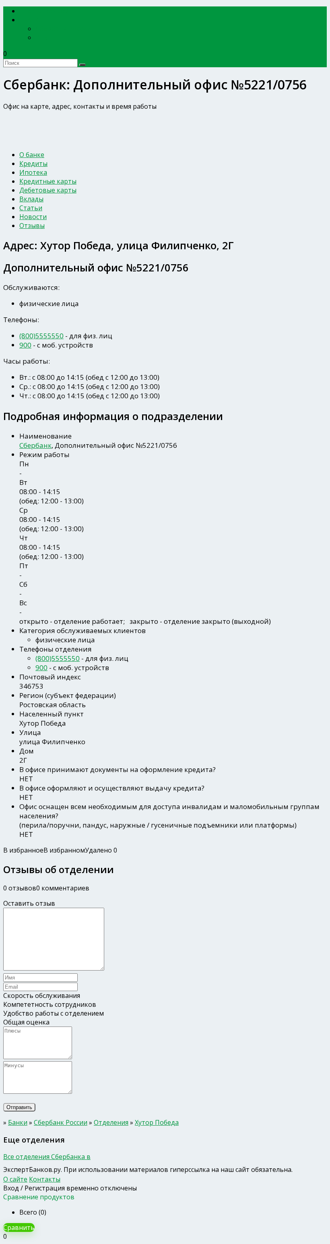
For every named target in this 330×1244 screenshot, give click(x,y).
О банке (31, 154)
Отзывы (32, 225)
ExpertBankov (46, 11)
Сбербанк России (63, 28)
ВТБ (41, 37)
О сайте (15, 1179)
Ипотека (33, 172)
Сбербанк (35, 445)
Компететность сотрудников (49, 1004)
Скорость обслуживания (41, 995)
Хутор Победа (157, 1122)
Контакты (44, 1179)
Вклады (31, 199)
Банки (33, 20)
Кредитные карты (47, 181)
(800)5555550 (41, 335)
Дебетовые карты (47, 190)
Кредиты (33, 163)
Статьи (30, 207)
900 (25, 345)
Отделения (111, 1122)
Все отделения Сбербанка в (47, 1156)
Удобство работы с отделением (53, 1013)
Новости (33, 216)
